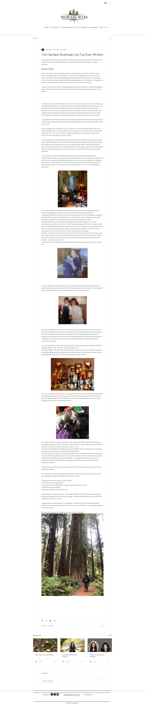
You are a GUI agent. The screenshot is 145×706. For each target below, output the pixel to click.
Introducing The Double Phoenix (69, 656)
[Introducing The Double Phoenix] (72, 645)
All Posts (35, 38)
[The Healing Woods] (52, 694)
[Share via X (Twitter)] (46, 621)
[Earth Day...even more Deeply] (45, 645)
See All (110, 635)
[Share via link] (54, 621)
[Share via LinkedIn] (50, 621)
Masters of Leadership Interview (97, 656)
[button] (110, 38)
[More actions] (103, 50)
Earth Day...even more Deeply (44, 655)
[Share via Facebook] (42, 621)
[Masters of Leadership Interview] (100, 645)
